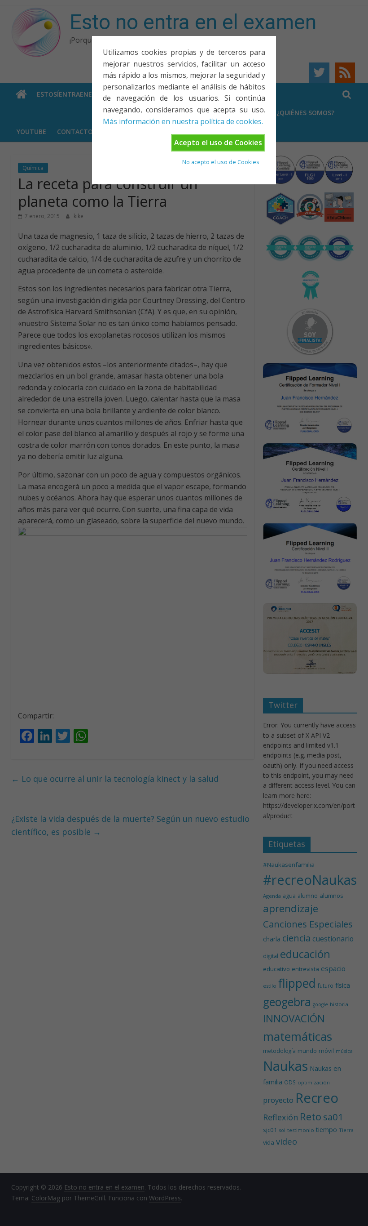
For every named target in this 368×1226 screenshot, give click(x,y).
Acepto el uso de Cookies (218, 142)
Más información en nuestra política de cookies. (183, 121)
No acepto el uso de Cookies (220, 162)
